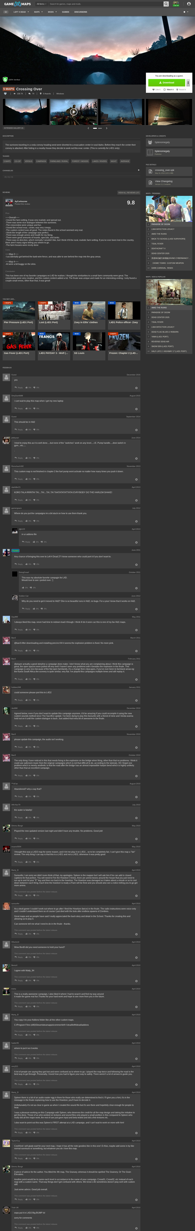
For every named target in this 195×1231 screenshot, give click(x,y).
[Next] (107, 128)
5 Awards (47, 94)
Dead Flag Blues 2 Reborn (164, 332)
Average (125, 161)
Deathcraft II (158, 248)
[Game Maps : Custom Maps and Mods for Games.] (17, 4)
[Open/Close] (138, 170)
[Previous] (88, 128)
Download (168, 82)
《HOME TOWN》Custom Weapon (167, 263)
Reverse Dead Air (160, 342)
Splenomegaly (162, 151)
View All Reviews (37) (128, 193)
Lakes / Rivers (99, 161)
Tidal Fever (157, 244)
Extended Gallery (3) (13, 128)
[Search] (166, 4)
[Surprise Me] (186, 12)
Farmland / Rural (59, 161)
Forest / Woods (80, 161)
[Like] (5, 94)
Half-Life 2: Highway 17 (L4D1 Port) (169, 351)
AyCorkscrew (21, 201)
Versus (28, 161)
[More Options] (188, 82)
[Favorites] (5, 12)
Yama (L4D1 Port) (159, 337)
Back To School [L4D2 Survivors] (168, 239)
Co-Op (18, 161)
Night (114, 161)
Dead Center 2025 (160, 253)
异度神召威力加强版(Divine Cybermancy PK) (171, 258)
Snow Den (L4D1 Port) (162, 346)
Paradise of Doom (160, 224)
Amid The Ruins (159, 234)
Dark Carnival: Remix (162, 268)
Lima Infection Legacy (162, 229)
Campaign (41, 161)
